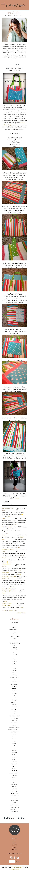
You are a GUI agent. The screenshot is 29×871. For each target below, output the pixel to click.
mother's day (14, 732)
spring (14, 789)
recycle (14, 759)
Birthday (14, 634)
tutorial (14, 802)
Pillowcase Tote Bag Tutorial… (10, 610)
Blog (14, 842)
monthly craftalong (14, 729)
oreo (14, 734)
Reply (9, 516)
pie (14, 745)
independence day (14, 716)
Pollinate (14, 750)
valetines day (14, 809)
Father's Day (14, 684)
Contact (14, 845)
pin (14, 748)
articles (14, 625)
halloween (14, 702)
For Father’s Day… (21, 613)
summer (14, 791)
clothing (14, 654)
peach (14, 741)
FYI (14, 695)
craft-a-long (14, 656)
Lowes (14, 725)
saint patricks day (14, 773)
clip (14, 652)
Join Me (14, 847)
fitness (14, 688)
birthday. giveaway (14, 636)
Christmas (14, 650)
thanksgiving (14, 793)
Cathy (3, 518)
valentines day (14, 807)
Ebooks (14, 672)
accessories (14, 622)
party (14, 739)
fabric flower (14, 677)
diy (14, 666)
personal (14, 743)
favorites (14, 686)
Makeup (14, 849)
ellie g (3, 539)
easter (14, 668)
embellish (14, 675)
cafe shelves (14, 641)
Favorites (14, 838)
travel (14, 798)
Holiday (14, 707)
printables (14, 752)
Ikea (14, 713)
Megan (4, 558)
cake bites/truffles (14, 643)
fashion (14, 682)
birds (14, 631)
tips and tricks (14, 795)
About (14, 840)
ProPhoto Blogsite (17, 867)
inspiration (14, 718)
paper (14, 736)
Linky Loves (14, 723)
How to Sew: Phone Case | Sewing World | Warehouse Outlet (9, 591)
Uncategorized (14, 805)
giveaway (14, 700)
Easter (14, 670)
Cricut (14, 659)
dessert (14, 661)
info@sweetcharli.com (14, 853)
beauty (14, 627)
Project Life (14, 754)
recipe (14, 757)
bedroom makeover (14, 629)
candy (14, 645)
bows (14, 638)
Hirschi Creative (15, 869)
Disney (14, 663)
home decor (14, 709)
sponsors (14, 786)
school (14, 777)
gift (14, 698)
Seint (14, 779)
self (14, 782)
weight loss (14, 811)
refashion (14, 764)
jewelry (14, 720)
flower (14, 691)
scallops (14, 775)
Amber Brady (5, 572)
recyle (14, 761)
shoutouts (14, 784)
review (14, 766)
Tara (3, 535)
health (14, 704)
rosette (14, 770)
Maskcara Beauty (14, 727)
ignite (14, 711)
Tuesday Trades (14, 800)
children (14, 647)
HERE (17, 498)
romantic (14, 768)
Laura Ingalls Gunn (7, 527)
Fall (14, 679)
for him (14, 693)
